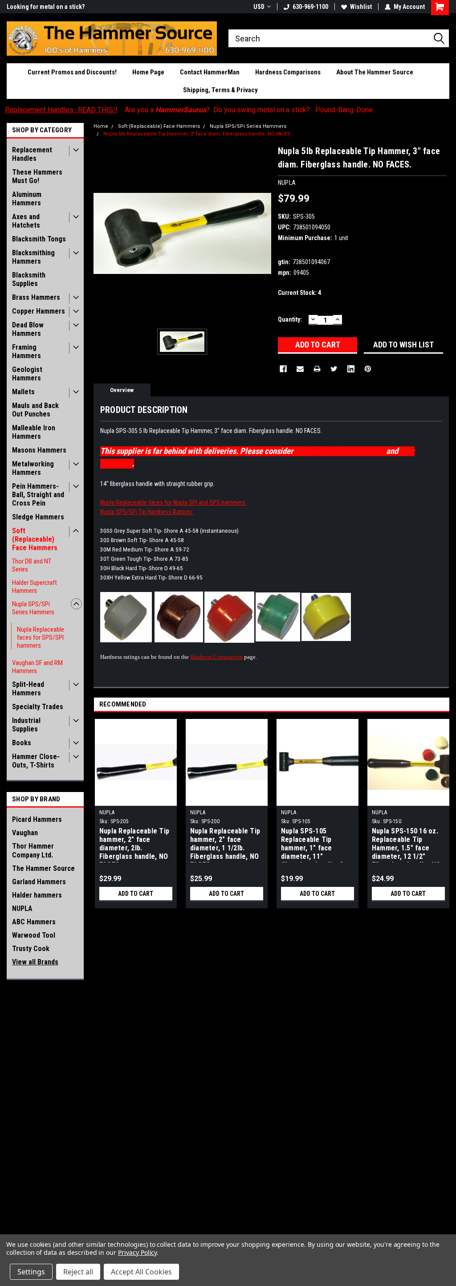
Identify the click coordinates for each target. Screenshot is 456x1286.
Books (21, 743)
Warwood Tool (33, 935)
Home (101, 126)
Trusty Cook (30, 948)
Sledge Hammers (38, 517)
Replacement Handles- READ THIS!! (61, 110)
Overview (122, 390)
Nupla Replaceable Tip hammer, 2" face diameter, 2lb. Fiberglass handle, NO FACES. (134, 844)
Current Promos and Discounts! (72, 72)
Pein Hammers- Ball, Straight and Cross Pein (38, 494)
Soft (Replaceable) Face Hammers (34, 539)
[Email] (300, 368)
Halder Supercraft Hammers (34, 587)
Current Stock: (299, 292)
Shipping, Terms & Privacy (220, 90)
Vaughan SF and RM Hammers (37, 667)
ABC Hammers (34, 922)
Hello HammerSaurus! (36, 6)
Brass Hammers (36, 297)
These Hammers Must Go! (37, 176)
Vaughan (25, 833)
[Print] (317, 368)
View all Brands (35, 962)
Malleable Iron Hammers (33, 432)
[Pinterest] (367, 368)
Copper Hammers (38, 311)
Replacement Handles (32, 154)
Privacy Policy (137, 1252)
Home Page (148, 72)
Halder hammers (37, 895)
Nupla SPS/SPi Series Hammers (33, 608)
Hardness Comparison (216, 656)
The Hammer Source (43, 868)
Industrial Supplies (26, 724)
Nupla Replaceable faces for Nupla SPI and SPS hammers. (173, 502)
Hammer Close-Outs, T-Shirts (36, 760)
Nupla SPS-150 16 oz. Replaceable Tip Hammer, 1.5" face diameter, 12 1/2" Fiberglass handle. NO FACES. (406, 844)
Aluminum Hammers (26, 198)
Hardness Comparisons (288, 72)
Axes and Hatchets (26, 220)
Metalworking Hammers (33, 468)
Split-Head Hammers (28, 688)
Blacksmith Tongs (39, 239)
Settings (31, 1272)
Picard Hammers (37, 819)
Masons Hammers (39, 450)
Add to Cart (135, 893)
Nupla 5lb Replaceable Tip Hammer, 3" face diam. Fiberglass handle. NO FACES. (197, 134)
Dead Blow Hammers (28, 329)
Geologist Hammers (27, 373)
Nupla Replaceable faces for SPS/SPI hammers (40, 637)
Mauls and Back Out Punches (35, 409)
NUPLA (22, 908)
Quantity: (290, 319)
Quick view (136, 799)
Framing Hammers (26, 351)
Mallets (23, 392)
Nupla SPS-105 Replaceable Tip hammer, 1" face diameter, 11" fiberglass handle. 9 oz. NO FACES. (312, 844)
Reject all (78, 1272)
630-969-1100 (310, 6)
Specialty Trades (37, 706)
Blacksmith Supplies (28, 279)
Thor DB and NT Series (31, 565)
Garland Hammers (39, 882)
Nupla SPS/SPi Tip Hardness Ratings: (146, 511)
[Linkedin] (350, 368)
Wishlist (361, 6)
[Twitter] (334, 368)
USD (259, 6)
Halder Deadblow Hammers (339, 451)
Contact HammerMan (210, 72)
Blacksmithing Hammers (33, 257)
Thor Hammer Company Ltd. (33, 850)
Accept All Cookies (141, 1272)
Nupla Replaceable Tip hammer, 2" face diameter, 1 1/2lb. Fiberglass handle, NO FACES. (225, 844)
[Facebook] (283, 368)
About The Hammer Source (374, 72)
